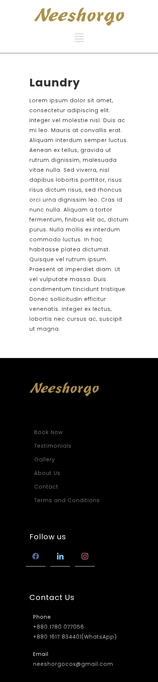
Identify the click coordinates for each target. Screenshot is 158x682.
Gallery (44, 459)
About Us (47, 473)
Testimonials (53, 446)
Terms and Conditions (67, 500)
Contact (46, 486)
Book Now (48, 432)
